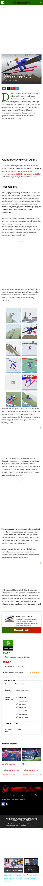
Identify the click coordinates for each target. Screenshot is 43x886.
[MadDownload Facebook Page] (3, 804)
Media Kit (23, 825)
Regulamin (11, 824)
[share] (19, 860)
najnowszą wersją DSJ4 (32, 174)
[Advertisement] (21, 29)
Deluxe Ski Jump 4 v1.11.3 (31, 775)
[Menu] (2, 2)
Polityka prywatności (23, 824)
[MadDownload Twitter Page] (6, 804)
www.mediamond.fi (22, 690)
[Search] (40, 2)
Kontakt (32, 825)
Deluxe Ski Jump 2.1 (9, 775)
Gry (9, 56)
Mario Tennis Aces (8, 764)
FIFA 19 (24, 764)
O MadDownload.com (12, 825)
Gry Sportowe (16, 56)
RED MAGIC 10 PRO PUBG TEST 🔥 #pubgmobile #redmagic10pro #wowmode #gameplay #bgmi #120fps (13, 861)
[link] (8, 861)
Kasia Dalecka (7, 80)
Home (5, 56)
